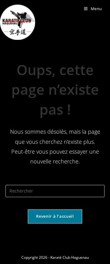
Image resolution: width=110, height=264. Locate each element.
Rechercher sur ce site (55, 181)
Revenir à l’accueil (55, 216)
